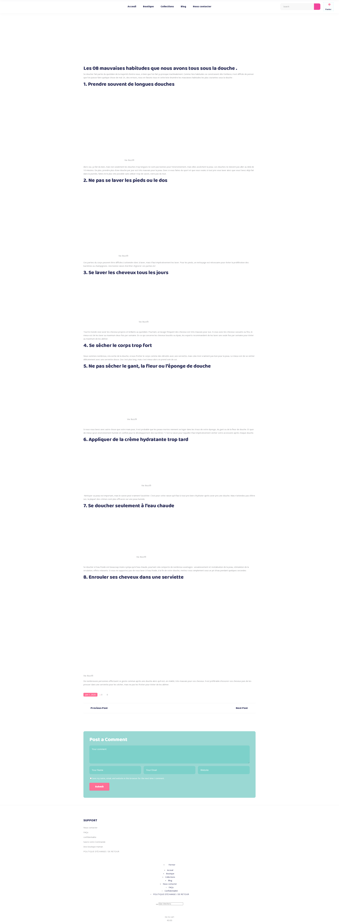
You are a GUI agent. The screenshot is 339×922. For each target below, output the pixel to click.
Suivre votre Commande (94, 842)
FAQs (85, 832)
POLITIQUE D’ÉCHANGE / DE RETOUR (101, 851)
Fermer (171, 864)
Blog (170, 880)
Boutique (170, 873)
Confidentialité (171, 890)
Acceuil (170, 870)
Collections (170, 877)
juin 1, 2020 (90, 694)
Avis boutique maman (93, 846)
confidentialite (89, 837)
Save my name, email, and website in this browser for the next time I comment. (128, 778)
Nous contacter (90, 827)
